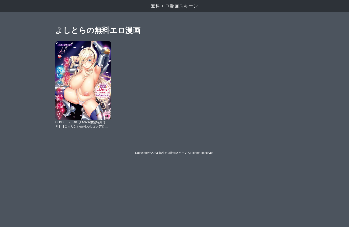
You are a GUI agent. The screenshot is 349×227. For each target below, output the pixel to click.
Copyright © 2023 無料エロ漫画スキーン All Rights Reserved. (174, 153)
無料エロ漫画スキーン (174, 6)
